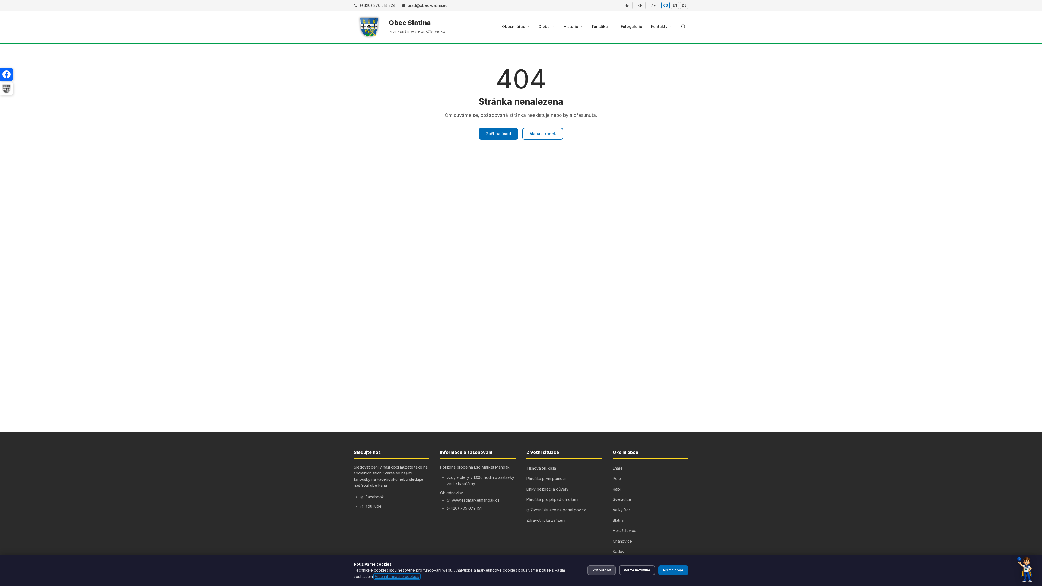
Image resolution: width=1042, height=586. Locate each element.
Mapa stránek (542, 133)
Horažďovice (624, 530)
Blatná (618, 520)
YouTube (374, 506)
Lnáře (618, 468)
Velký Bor (621, 510)
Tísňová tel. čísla (541, 468)
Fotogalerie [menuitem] (631, 26)
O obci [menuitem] (544, 26)
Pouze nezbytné (637, 570)
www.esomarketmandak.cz (476, 500)
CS (665, 5)
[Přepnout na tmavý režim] (627, 5)
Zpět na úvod (498, 133)
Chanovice (622, 541)
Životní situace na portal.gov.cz (558, 510)
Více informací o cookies (397, 576)
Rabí (617, 489)
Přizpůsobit (601, 570)
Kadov (618, 551)
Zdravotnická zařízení (545, 520)
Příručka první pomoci (546, 478)
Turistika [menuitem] (599, 26)
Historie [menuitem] (571, 26)
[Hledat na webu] (683, 26)
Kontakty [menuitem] (659, 26)
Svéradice (622, 499)
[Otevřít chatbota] (1024, 569)
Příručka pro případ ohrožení (552, 499)
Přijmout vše (673, 570)
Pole (617, 478)
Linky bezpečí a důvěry (547, 489)
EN (675, 5)
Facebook (375, 497)
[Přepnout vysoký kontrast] (640, 5)
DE (684, 5)
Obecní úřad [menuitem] (513, 26)
